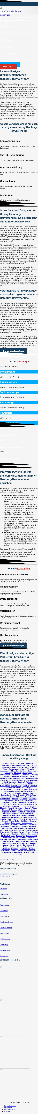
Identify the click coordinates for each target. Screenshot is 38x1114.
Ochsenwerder (5, 775)
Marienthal (14, 780)
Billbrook (14, 791)
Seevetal (4, 821)
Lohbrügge (9, 773)
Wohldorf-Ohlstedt (20, 784)
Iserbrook (25, 765)
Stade (24, 817)
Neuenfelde (6, 806)
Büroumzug (4, 911)
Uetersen (33, 821)
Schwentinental (31, 836)
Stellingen (28, 787)
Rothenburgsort (6, 789)
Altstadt (25, 793)
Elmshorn (5, 817)
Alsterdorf (19, 797)
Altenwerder (15, 806)
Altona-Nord (19, 763)
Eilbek (32, 776)
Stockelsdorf (5, 836)
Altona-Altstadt (8, 763)
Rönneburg (19, 808)
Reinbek (15, 813)
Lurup (33, 765)
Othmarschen (22, 767)
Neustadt (21, 795)
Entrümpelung (4, 916)
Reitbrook (15, 775)
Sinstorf (27, 808)
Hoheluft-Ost (19, 800)
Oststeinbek (23, 825)
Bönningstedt (15, 826)
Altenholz (3, 839)
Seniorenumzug (5, 950)
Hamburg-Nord (29, 810)
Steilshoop (12, 782)
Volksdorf (29, 782)
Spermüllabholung (6, 928)
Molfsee (15, 838)
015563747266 (5, 876)
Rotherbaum (10, 787)
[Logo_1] (10, 11)
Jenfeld (27, 778)
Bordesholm (7, 838)
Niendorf (34, 786)
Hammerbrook (6, 795)
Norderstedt (31, 812)
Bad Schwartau (29, 828)
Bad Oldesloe (18, 828)
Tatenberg (34, 775)
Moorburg (31, 804)
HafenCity (17, 793)
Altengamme (4, 771)
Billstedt (22, 791)
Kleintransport (4, 933)
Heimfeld (5, 804)
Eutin (22, 830)
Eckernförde (14, 830)
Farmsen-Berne (5, 778)
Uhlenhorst (22, 802)
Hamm (32, 793)
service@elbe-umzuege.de (8, 874)
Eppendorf (23, 799)
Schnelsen (19, 787)
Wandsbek (21, 812)
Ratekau (35, 832)
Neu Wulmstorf (27, 823)
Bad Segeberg (12, 819)
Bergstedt (7, 776)
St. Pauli (24, 789)
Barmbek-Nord (30, 797)
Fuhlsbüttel (32, 799)
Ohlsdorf (14, 802)
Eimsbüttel (6, 810)
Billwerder (14, 771)
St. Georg (17, 789)
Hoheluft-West (16, 786)
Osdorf (14, 767)
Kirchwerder (32, 771)
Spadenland (25, 775)
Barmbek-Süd (5, 799)
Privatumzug (4, 945)
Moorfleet (17, 773)
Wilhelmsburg (31, 795)
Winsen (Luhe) (14, 821)
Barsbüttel (14, 825)
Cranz (24, 806)
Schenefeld (32, 825)
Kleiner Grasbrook (7, 797)
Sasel (6, 782)
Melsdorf (30, 838)
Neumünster (4, 832)
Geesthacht (16, 815)
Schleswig (23, 834)
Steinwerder (33, 789)
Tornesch (24, 826)
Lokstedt (26, 786)
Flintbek (23, 838)
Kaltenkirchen (15, 817)
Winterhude (32, 802)
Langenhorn (5, 802)
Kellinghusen (15, 823)
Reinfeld (3, 819)
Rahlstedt (33, 780)
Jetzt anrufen (8, 1108)
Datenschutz (4, 894)
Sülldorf (22, 769)
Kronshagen (20, 836)
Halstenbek (5, 826)
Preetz (28, 832)
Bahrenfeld (30, 763)
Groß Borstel (8, 800)
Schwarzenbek (33, 834)
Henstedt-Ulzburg (27, 815)
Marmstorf (23, 804)
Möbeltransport (5, 939)
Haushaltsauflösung (6, 922)
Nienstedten (6, 767)
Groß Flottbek (16, 765)
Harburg (13, 812)
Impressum (3, 889)
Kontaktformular (9, 1109)
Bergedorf (5, 812)
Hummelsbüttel (18, 778)
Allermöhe (30, 769)
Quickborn (24, 821)
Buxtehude (7, 815)
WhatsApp (7, 1111)
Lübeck (28, 830)
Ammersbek (29, 813)
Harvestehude (5, 786)
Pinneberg (6, 813)
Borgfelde (30, 791)
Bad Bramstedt (7, 828)
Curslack (23, 771)
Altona (34, 808)
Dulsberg (15, 799)
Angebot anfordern (10, 1106)
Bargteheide (4, 830)
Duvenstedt (24, 776)
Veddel (7, 791)
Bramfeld (15, 776)
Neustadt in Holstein (17, 832)
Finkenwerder (7, 793)
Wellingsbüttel (7, 784)
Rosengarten (4, 825)
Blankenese (5, 765)
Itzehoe (7, 823)
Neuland (11, 808)
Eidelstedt (31, 784)
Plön (13, 836)
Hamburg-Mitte (16, 810)
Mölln (35, 830)
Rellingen (32, 826)
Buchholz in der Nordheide (28, 819)
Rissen (5, 769)
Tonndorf (21, 782)
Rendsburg (5, 834)
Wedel (21, 813)
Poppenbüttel (24, 780)
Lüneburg (31, 817)
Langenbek (13, 804)
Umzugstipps (4, 956)
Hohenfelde (29, 800)
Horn (15, 795)
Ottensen (32, 767)
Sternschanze (13, 769)
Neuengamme (27, 773)
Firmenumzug (4, 905)
